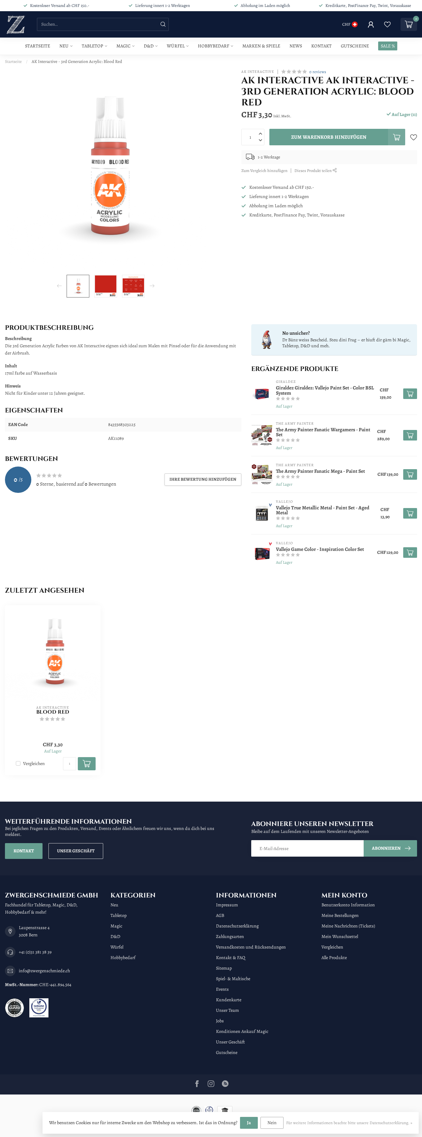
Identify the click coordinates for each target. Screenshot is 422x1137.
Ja (249, 1123)
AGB (220, 915)
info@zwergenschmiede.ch (44, 971)
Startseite (37, 46)
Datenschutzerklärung (237, 926)
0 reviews (317, 71)
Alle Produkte (334, 957)
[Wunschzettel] (387, 24)
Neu (64, 46)
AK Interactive (257, 71)
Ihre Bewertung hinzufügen (202, 479)
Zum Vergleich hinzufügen (264, 170)
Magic (123, 46)
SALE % (388, 46)
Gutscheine (355, 46)
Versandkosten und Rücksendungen (251, 947)
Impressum (227, 905)
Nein (272, 1123)
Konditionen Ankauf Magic (242, 1031)
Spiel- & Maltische (233, 979)
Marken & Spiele (261, 46)
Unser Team (227, 1010)
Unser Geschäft (76, 851)
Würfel (176, 46)
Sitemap (224, 968)
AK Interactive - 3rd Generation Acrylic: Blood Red (77, 61)
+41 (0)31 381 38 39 (35, 952)
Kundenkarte (228, 1000)
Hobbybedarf (213, 46)
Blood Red (52, 712)
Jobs (220, 1021)
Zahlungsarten (230, 936)
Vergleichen (34, 763)
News (295, 46)
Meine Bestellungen (340, 915)
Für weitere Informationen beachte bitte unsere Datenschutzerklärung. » (349, 1122)
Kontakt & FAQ (230, 957)
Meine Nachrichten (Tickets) (348, 926)
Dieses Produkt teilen (313, 170)
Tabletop (92, 46)
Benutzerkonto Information (348, 905)
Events (222, 989)
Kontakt (321, 46)
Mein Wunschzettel (339, 936)
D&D (149, 46)
